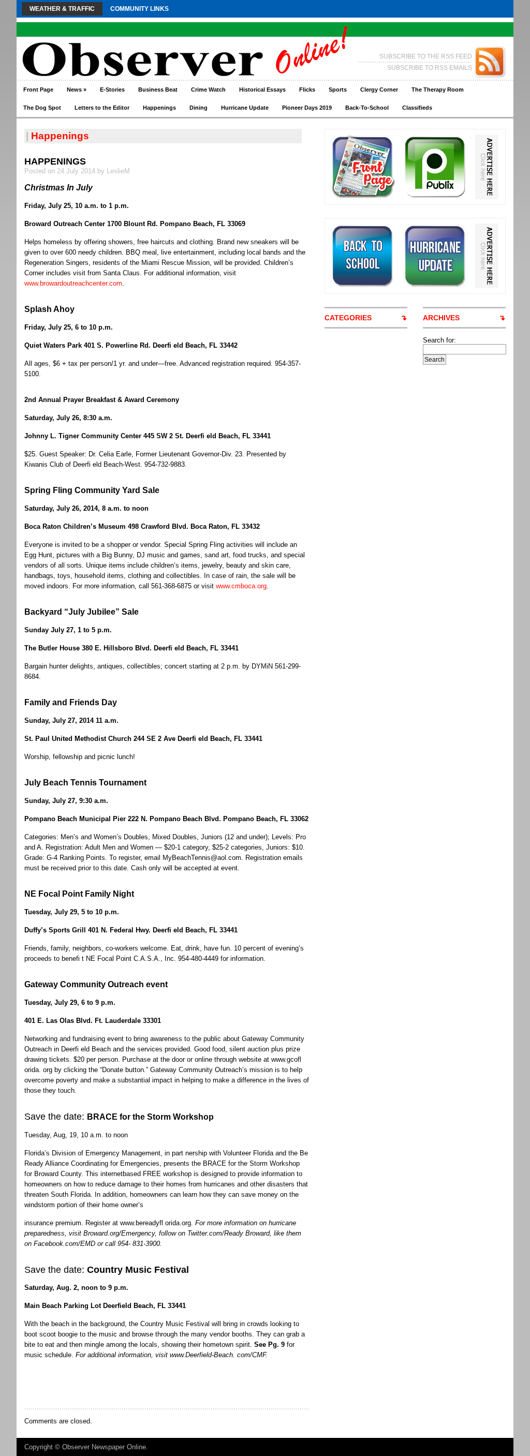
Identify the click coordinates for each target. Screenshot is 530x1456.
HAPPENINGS (55, 161)
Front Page (38, 89)
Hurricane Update (245, 108)
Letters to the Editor (102, 108)
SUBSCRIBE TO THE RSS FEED (425, 56)
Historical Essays (262, 89)
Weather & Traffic (62, 8)
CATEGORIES (348, 318)
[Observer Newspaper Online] (117, 42)
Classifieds (417, 108)
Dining (198, 108)
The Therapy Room (437, 89)
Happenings (159, 108)
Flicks (307, 89)
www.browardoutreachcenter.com (73, 283)
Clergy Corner (379, 89)
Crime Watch (208, 89)
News (76, 89)
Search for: (439, 340)
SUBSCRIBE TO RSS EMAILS (429, 67)
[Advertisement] (145, 1383)
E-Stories (112, 89)
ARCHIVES (441, 318)
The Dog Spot (42, 108)
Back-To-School (367, 108)
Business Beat (158, 89)
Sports (338, 89)
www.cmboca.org (241, 586)
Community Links (139, 8)
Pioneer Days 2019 (307, 108)
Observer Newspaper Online (104, 1447)
